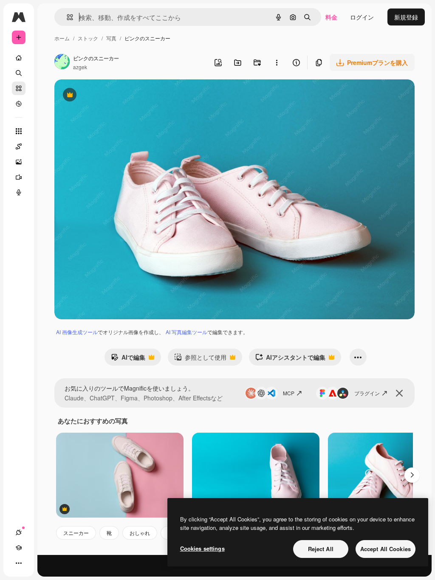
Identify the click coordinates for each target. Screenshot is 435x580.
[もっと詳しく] (18, 103)
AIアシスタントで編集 (290, 359)
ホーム (62, 38)
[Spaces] (18, 146)
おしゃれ (140, 532)
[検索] (18, 73)
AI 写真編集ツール (186, 331)
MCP (288, 393)
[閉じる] (399, 393)
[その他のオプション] (276, 62)
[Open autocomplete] (66, 17)
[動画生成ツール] (18, 177)
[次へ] (412, 475)
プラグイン (367, 393)
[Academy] (18, 548)
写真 (111, 38)
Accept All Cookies (385, 549)
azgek (80, 66)
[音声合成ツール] (18, 192)
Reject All (320, 549)
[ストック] (18, 88)
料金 (331, 17)
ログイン (362, 17)
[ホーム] (18, 58)
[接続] (18, 532)
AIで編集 (128, 359)
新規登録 (406, 17)
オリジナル (113, 95)
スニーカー (76, 532)
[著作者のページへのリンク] (62, 62)
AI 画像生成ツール (77, 331)
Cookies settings (202, 548)
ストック (88, 38)
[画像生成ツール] (18, 162)
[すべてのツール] (18, 131)
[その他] (18, 563)
